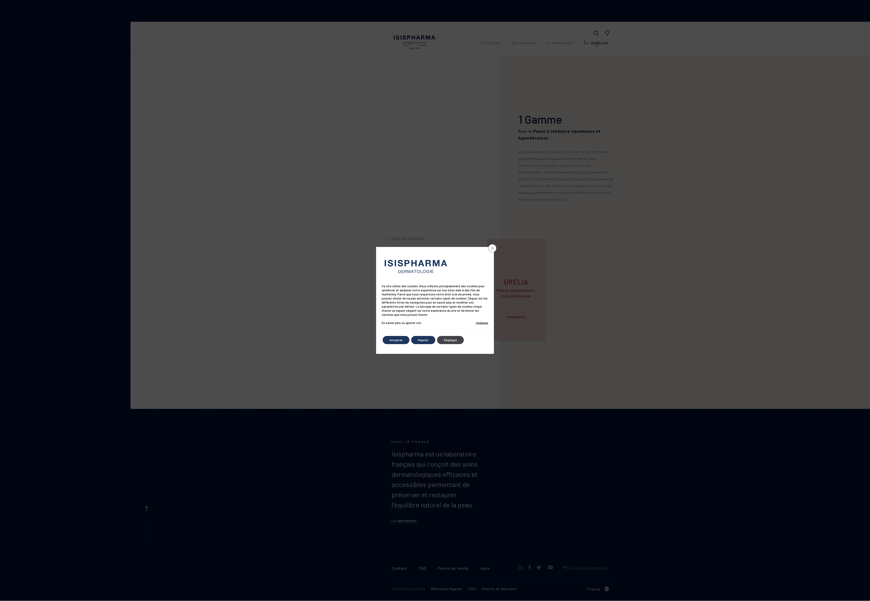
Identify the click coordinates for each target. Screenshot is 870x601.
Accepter (396, 340)
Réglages (450, 340)
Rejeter (423, 340)
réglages (482, 323)
